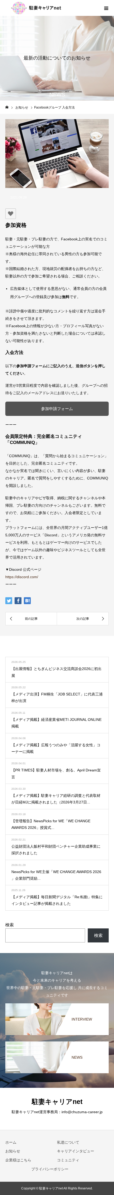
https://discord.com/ (21, 577)
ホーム (10, 1142)
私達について (68, 1142)
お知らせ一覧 (89, 651)
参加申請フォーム (57, 408)
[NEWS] (57, 1041)
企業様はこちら (18, 1160)
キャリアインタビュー (75, 1151)
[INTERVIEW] (57, 1003)
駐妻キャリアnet (57, 1101)
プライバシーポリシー (49, 1169)
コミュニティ (68, 1160)
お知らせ (12, 1151)
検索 (9, 925)
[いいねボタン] (11, 214)
